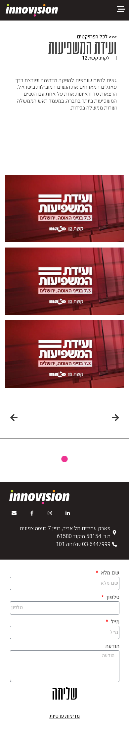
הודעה (112, 646)
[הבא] (37, 418)
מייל (114, 622)
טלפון (112, 597)
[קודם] (92, 418)
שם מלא (109, 573)
